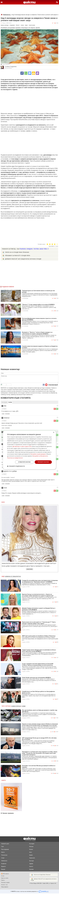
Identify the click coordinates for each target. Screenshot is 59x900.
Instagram (30, 249)
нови (24, 706)
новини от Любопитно (13, 576)
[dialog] (29, 450)
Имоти (3, 852)
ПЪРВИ (10, 402)
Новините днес (5, 843)
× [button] (53, 432)
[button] (16, 466)
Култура (31, 860)
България (31, 843)
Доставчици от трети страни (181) (22, 446)
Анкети (31, 866)
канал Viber (43, 249)
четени (8, 706)
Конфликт (3, 863)
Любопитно (7, 14)
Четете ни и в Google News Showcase (17, 252)
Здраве (31, 863)
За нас (2, 875)
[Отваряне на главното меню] (1, 2)
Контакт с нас (4, 884)
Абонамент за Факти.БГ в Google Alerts (17, 255)
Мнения (31, 846)
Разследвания (5, 849)
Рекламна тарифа (5, 882)
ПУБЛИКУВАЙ (53, 385)
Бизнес (31, 849)
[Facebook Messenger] (29, 73)
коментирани (16, 706)
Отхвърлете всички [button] (24, 462)
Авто (30, 852)
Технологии (4, 855)
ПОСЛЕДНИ (4, 402)
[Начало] (29, 2)
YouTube (36, 249)
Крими (31, 855)
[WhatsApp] (25, 73)
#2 (8, 477)
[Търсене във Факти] (57, 2)
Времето (3, 866)
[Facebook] (22, 73)
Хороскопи (32, 858)
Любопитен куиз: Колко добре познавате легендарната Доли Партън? (29, 563)
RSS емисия (6, 873)
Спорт (2, 858)
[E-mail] (33, 73)
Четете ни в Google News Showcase (42, 874)
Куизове (31, 869)
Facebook (23, 249)
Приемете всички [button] (43, 462)
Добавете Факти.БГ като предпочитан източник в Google (23, 259)
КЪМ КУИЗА (29, 569)
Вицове (3, 869)
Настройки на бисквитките (40, 456)
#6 (10, 425)
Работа (3, 880)
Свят (2, 846)
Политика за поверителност (15, 458)
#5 (9, 425)
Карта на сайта (4, 878)
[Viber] (37, 73)
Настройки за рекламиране (38, 454)
